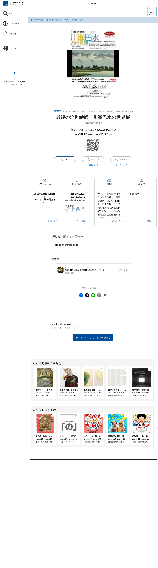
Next (155, 383)
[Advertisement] (93, 486)
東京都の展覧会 (37, 20)
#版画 (81, 20)
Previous (31, 383)
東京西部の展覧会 (54, 20)
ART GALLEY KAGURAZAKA (119, 111)
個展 (66, 20)
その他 (74, 20)
